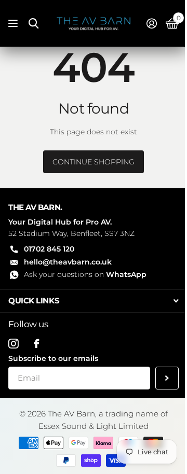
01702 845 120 (49, 249)
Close (93, 301)
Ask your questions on (85, 274)
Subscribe (167, 378)
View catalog (14, 23)
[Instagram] (13, 343)
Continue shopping (93, 161)
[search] (33, 23)
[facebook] (36, 343)
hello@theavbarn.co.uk (68, 262)
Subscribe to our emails (53, 358)
